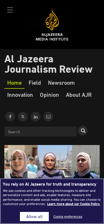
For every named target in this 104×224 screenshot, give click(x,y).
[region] (52, 201)
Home (14, 82)
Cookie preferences (67, 216)
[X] (23, 116)
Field (35, 82)
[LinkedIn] (35, 116)
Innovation (20, 94)
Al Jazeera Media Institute (52, 24)
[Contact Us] (48, 116)
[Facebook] (10, 116)
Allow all (34, 216)
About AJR (79, 94)
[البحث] (83, 131)
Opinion (49, 94)
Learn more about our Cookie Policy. (73, 204)
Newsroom (61, 82)
